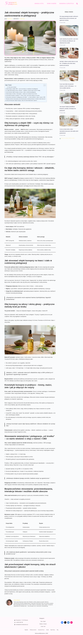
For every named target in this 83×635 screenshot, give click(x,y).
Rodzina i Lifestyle (66, 3)
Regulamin (26, 629)
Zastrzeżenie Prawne (41, 629)
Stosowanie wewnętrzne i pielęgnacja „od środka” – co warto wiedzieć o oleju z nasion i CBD (25, 97)
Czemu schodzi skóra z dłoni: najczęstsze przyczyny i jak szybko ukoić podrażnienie (69, 131)
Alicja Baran (9, 18)
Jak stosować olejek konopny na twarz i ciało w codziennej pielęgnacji (21, 92)
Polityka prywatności (33, 629)
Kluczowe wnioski (12, 87)
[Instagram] (71, 622)
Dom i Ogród (51, 3)
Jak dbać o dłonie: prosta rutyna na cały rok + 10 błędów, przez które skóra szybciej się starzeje (69, 63)
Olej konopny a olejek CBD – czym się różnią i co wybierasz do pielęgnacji (22, 88)
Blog (57, 629)
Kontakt (47, 629)
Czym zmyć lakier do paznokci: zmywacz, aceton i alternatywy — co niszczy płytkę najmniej (68, 86)
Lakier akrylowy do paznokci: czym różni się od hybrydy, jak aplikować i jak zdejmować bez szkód (69, 40)
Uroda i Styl (39, 3)
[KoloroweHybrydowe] (11, 3)
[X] (65, 622)
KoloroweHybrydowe (40, 633)
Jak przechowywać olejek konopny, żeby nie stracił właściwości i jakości (21, 100)
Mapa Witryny (53, 629)
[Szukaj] (77, 3)
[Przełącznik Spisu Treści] (43, 85)
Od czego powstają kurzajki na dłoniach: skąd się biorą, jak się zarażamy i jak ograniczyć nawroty (69, 18)
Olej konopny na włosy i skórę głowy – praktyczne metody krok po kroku (21, 93)
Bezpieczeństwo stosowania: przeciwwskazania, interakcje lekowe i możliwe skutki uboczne (25, 98)
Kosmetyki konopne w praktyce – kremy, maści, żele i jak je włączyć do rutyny (23, 95)
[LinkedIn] (68, 622)
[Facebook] (62, 622)
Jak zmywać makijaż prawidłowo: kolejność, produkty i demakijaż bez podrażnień (68, 108)
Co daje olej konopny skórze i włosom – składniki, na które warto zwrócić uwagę (23, 90)
